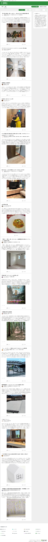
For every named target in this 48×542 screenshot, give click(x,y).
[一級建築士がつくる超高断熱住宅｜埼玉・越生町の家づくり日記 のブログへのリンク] (2, 242)
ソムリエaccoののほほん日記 (7, 205)
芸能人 (28, 9)
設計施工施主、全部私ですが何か (8, 313)
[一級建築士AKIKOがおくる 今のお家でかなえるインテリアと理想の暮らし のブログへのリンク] (2, 15)
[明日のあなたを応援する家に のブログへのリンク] (2, 50)
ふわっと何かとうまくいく (7, 100)
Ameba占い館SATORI (28, 533)
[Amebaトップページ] (2, 0)
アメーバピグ (15, 531)
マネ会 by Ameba (27, 529)
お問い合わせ (31, 541)
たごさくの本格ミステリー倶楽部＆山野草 (9, 276)
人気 (5, 6)
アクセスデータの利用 (41, 541)
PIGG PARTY (26, 531)
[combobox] (40, 10)
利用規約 (35, 541)
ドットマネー (15, 529)
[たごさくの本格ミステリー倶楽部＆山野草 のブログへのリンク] (2, 277)
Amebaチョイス (4, 529)
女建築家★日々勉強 (6, 84)
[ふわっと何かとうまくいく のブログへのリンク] (2, 100)
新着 (2, 6)
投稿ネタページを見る (43, 6)
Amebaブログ (38, 529)
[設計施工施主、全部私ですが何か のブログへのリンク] (2, 313)
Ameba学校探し (4, 535)
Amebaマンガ (38, 531)
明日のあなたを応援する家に (7, 49)
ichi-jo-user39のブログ (7, 455)
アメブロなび (38, 533)
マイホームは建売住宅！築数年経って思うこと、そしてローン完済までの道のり (14, 349)
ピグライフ (3, 533)
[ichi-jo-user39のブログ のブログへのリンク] (2, 456)
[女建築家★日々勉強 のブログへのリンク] (2, 84)
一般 (22, 9)
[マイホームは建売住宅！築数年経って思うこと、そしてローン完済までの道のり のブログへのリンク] (2, 350)
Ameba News (15, 533)
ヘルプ (46, 541)
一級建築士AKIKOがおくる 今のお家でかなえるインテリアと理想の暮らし (13, 14)
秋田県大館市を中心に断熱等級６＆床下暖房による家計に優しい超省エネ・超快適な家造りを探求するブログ (17, 136)
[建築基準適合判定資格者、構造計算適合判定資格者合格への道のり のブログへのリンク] (2, 490)
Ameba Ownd (3, 531)
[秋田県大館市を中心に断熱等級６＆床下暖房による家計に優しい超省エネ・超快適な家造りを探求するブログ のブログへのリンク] (2, 137)
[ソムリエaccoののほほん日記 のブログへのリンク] (2, 206)
